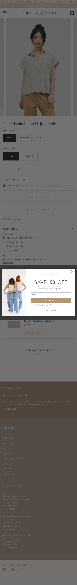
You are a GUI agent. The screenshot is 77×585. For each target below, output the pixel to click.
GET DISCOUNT (51, 300)
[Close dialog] (72, 271)
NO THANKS (51, 310)
